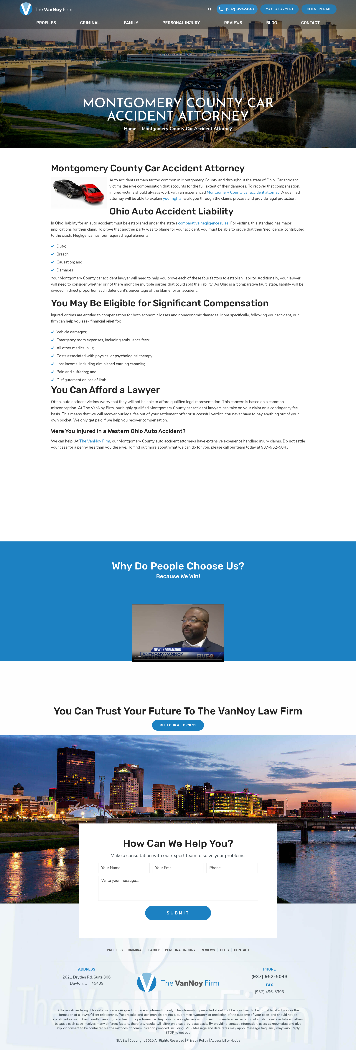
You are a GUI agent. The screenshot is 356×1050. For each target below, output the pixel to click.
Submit (178, 913)
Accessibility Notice (225, 1040)
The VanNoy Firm (94, 441)
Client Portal (319, 9)
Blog (271, 22)
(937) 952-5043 (240, 9)
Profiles (46, 22)
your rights (172, 198)
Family (131, 22)
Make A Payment (279, 9)
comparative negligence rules (203, 223)
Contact (310, 22)
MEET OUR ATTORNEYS (178, 725)
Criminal (90, 22)
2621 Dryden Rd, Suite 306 (86, 977)
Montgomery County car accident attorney (243, 192)
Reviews (233, 22)
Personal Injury (181, 22)
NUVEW (121, 1040)
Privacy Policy (197, 1040)
